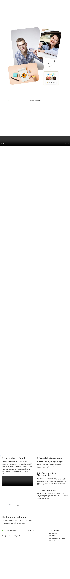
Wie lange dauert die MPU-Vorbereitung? (50, 515)
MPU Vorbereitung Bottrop (33, 535)
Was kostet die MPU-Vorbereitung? (48, 505)
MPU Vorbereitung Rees (33, 560)
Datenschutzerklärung (14, 575)
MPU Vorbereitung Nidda (33, 554)
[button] (52, 505)
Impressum (5, 575)
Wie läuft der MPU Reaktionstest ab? (48, 512)
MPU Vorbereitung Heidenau (33, 548)
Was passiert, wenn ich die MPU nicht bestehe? (51, 518)
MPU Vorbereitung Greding (33, 542)
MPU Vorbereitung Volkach (33, 567)
